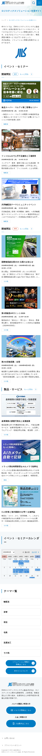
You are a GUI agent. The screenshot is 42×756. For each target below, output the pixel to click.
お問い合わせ (9, 738)
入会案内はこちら (22, 723)
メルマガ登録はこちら (22, 710)
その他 (6, 281)
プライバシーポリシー (13, 745)
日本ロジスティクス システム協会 (13, 3)
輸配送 (6, 124)
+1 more (21, 565)
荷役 (5, 480)
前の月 (27, 552)
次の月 (34, 552)
